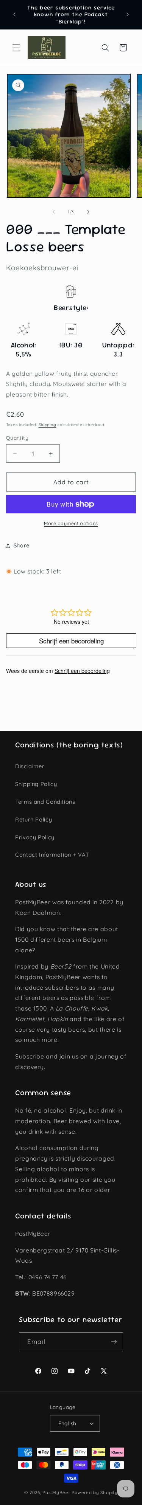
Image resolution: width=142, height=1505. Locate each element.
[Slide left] (53, 212)
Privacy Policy (35, 837)
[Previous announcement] (14, 14)
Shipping (47, 424)
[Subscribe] (113, 1341)
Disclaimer (29, 766)
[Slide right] (88, 212)
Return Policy (33, 819)
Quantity (17, 437)
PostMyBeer (56, 1492)
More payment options (71, 523)
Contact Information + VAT (52, 854)
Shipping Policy (36, 783)
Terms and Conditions (45, 801)
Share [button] (22, 545)
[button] (16, 47)
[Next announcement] (127, 14)
